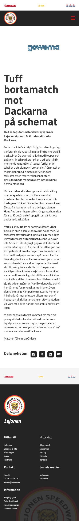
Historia (43, 456)
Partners (8, 459)
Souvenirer (44, 448)
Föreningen (9, 452)
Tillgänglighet (10, 497)
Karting (43, 452)
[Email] (59, 354)
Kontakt (43, 459)
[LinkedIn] (50, 354)
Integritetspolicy (11, 504)
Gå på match (45, 445)
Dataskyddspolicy (12, 501)
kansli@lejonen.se (12, 482)
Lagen (6, 456)
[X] (42, 354)
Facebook (44, 478)
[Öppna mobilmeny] (73, 18)
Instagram (44, 475)
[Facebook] (34, 354)
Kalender (8, 445)
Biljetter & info (10, 448)
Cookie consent (10, 508)
